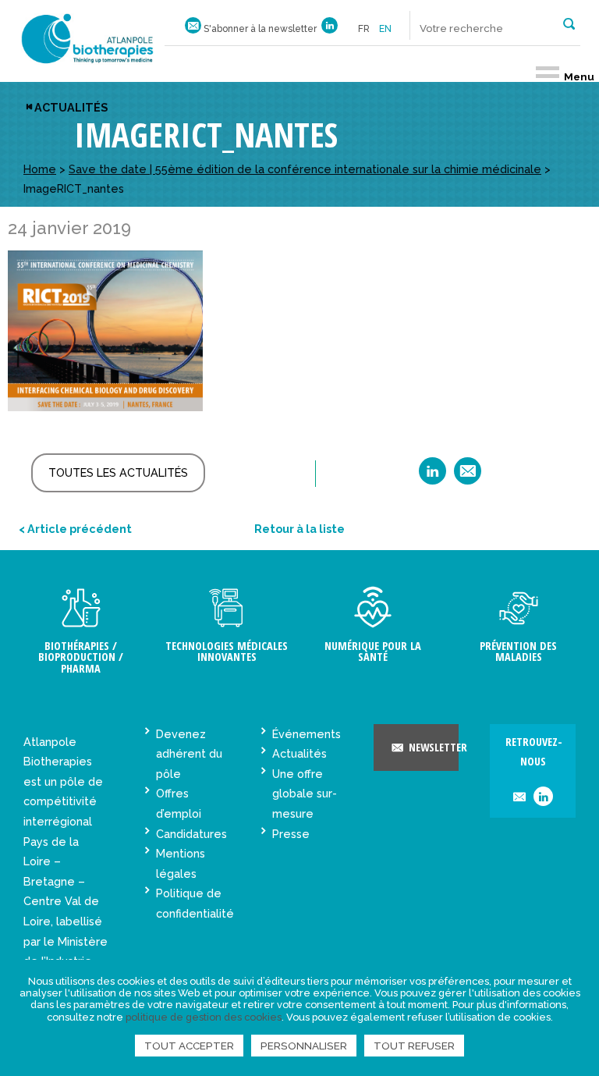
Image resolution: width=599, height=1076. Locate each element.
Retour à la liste (299, 528)
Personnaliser (304, 1045)
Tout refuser (414, 1045)
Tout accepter (189, 1045)
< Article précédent (75, 528)
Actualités (71, 107)
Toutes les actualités (118, 472)
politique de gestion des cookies (204, 1017)
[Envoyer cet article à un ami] (468, 476)
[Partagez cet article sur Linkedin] (432, 476)
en (385, 28)
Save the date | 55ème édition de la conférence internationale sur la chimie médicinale (305, 169)
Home (39, 169)
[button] (569, 22)
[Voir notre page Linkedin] (329, 28)
